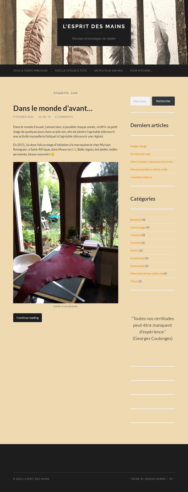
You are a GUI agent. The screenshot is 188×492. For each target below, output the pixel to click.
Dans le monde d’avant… (53, 108)
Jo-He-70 (44, 116)
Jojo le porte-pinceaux (30, 70)
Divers (134, 250)
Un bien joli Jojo (140, 154)
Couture (135, 235)
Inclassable (137, 266)
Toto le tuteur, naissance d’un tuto (151, 161)
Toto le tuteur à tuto (71, 70)
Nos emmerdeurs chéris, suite (148, 169)
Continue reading (28, 317)
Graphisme (137, 258)
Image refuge (138, 146)
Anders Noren (155, 478)
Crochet (135, 242)
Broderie (135, 219)
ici (73, 149)
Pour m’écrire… (141, 70)
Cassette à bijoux (141, 177)
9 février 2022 (23, 116)
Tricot (134, 281)
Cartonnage (137, 227)
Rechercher (163, 101)
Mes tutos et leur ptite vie (146, 273)
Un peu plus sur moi (108, 70)
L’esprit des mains (94, 26)
